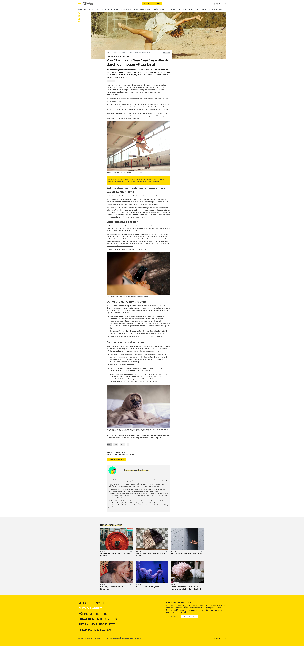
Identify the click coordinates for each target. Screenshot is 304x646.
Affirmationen (114, 9)
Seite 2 (116, 444)
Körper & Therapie (92, 613)
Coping (167, 9)
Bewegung (143, 9)
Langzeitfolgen (82, 9)
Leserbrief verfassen (117, 459)
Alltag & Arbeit (118, 454)
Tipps (208, 9)
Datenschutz (88, 638)
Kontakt (80, 638)
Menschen (174, 9)
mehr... (220, 9)
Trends (197, 9)
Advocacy (129, 9)
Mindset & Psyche (91, 603)
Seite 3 (122, 444)
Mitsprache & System (94, 629)
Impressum (97, 638)
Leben (123, 454)
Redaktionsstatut (115, 638)
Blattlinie (105, 638)
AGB (131, 638)
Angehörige (160, 9)
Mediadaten (125, 638)
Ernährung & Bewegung (97, 619)
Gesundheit (190, 9)
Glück (98, 9)
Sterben (122, 9)
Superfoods (182, 9)
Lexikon (203, 9)
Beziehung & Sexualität (96, 624)
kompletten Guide (141, 326)
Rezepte (136, 9)
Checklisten (92, 9)
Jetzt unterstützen (188, 616)
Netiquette (138, 638)
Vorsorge (214, 9)
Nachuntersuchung (125, 87)
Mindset (149, 9)
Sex (155, 9)
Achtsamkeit (105, 9)
